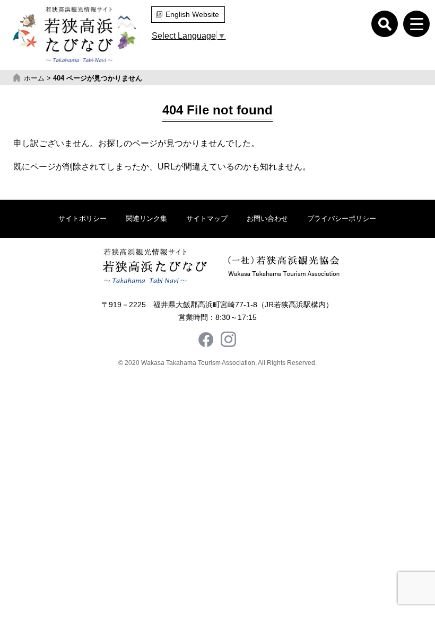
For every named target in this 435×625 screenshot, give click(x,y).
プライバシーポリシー (341, 218)
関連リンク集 (146, 218)
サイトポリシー (82, 218)
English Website (192, 14)
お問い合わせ (267, 218)
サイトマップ (207, 218)
